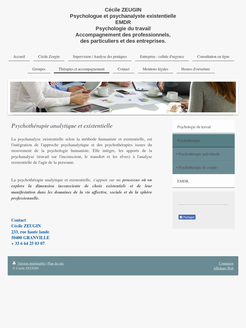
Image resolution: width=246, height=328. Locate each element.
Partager (189, 217)
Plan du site (56, 263)
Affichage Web (223, 268)
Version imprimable (31, 263)
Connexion (226, 263)
